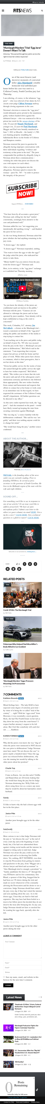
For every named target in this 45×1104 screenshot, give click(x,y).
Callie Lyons (9, 650)
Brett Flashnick (25, 470)
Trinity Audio (25, 70)
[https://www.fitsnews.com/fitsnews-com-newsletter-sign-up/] (22, 537)
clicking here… (31, 551)
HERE (33, 512)
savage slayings (28, 121)
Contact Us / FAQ (9, 1102)
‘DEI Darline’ (19, 1062)
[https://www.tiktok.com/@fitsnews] (37, 1089)
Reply (40, 698)
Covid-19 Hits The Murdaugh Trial (17, 610)
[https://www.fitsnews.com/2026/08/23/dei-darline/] (8, 1064)
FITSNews (8, 61)
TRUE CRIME (9, 43)
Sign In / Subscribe (39, 2)
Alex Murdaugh (24, 82)
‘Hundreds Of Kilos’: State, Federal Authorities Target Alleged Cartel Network (28, 1007)
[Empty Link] (39, 997)
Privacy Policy (35, 1102)
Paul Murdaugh (30, 126)
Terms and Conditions (22, 1102)
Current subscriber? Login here (17, 1097)
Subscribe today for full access (17, 1094)
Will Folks (8, 613)
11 (30, 1064)
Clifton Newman (25, 103)
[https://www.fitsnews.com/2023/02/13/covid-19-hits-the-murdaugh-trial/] (22, 595)
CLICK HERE (21, 515)
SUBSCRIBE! (29, 204)
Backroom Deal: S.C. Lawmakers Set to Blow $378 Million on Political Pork (28, 1039)
